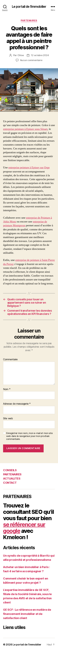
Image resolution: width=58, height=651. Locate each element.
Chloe (20, 55)
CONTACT (10, 482)
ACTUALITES (11, 478)
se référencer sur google (24, 527)
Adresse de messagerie (17, 403)
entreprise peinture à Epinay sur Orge (29, 167)
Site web (8, 418)
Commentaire (10, 359)
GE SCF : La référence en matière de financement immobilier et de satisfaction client (27, 614)
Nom (7, 389)
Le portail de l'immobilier (29, 6)
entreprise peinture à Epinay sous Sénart (25, 129)
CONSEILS (10, 470)
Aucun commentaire (31, 60)
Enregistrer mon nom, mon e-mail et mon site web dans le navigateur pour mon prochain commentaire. (29, 436)
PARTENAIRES (29, 20)
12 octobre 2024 (40, 55)
